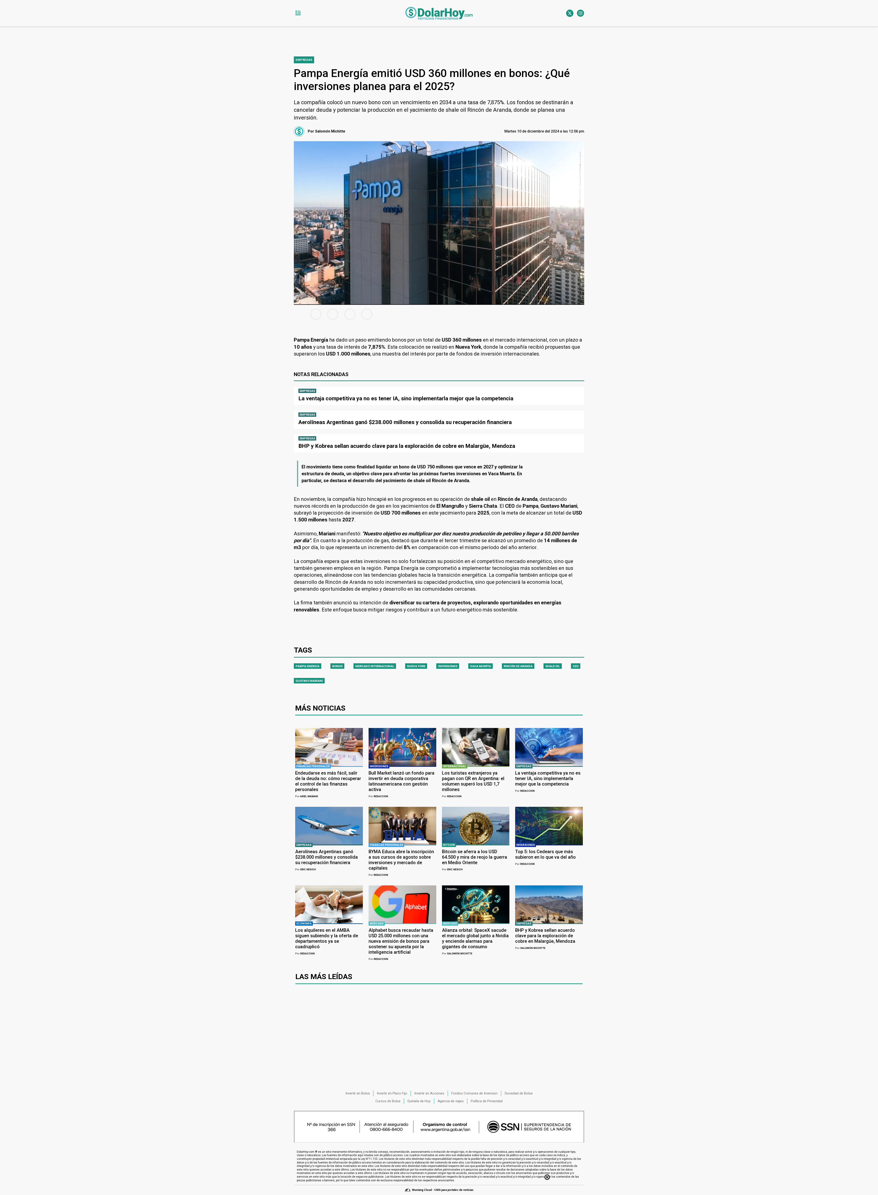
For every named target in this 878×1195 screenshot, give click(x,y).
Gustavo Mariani (309, 680)
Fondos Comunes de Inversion (474, 1093)
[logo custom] (439, 13)
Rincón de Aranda (518, 666)
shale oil (552, 666)
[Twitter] (569, 13)
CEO (575, 666)
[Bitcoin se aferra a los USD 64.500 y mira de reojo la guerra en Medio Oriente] (476, 826)
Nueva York (416, 666)
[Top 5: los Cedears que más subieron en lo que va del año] (549, 826)
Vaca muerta (480, 666)
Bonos (337, 666)
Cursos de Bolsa (387, 1101)
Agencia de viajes (451, 1101)
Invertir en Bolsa (357, 1093)
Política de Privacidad (487, 1101)
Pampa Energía (307, 666)
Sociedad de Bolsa (519, 1093)
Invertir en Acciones (429, 1093)
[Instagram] (580, 13)
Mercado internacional (374, 666)
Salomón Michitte (457, 953)
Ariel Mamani (306, 796)
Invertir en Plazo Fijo (392, 1093)
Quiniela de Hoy (419, 1101)
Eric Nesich (305, 869)
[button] (298, 13)
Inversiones (447, 666)
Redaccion (378, 796)
